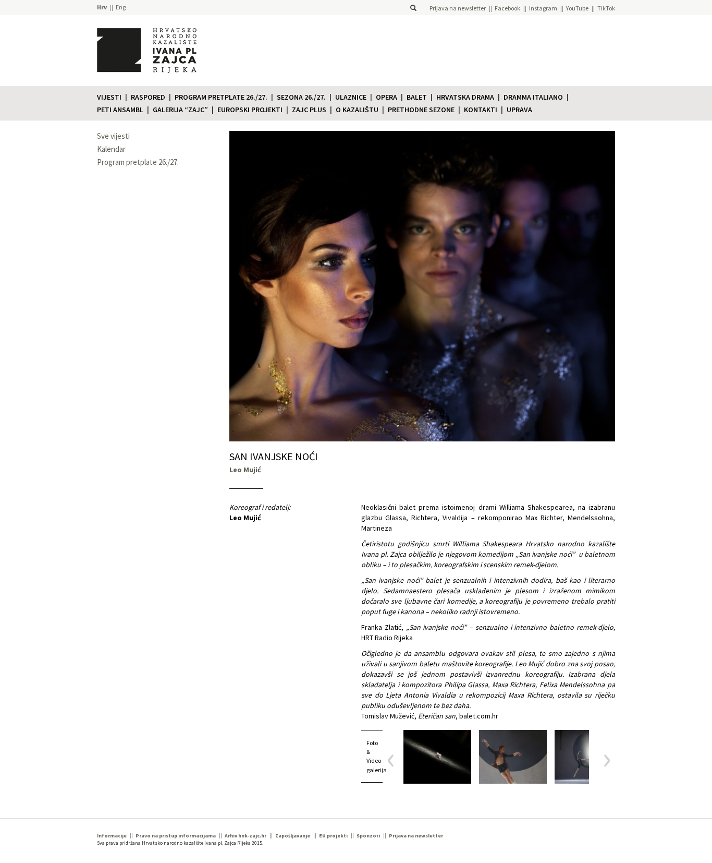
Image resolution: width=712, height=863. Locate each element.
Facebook (507, 8)
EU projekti (333, 835)
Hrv (102, 7)
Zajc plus (309, 109)
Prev (394, 760)
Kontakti (480, 109)
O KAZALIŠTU (357, 109)
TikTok (606, 8)
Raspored (148, 97)
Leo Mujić (245, 517)
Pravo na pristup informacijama (176, 835)
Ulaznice (350, 97)
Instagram (543, 8)
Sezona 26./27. (301, 97)
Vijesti (109, 97)
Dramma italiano (533, 97)
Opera (386, 97)
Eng (121, 7)
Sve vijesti (113, 136)
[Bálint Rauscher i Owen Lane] (588, 757)
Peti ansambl (120, 109)
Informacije (112, 835)
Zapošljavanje (292, 835)
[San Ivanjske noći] (437, 757)
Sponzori (368, 835)
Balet (417, 97)
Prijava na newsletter (457, 8)
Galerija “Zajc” (180, 109)
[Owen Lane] (513, 757)
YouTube (577, 8)
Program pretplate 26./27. (221, 97)
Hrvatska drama (465, 97)
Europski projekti (250, 109)
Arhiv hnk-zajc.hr (245, 835)
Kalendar (111, 149)
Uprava (519, 109)
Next (603, 760)
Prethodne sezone (421, 109)
